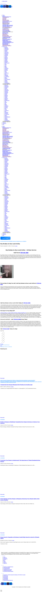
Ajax (5, 65)
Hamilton (6, 50)
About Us (4, 233)
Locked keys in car (5, 29)
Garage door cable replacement (7, 25)
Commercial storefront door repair (7, 42)
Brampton (6, 47)
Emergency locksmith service (7, 21)
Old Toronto (7, 49)
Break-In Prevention (3, 380)
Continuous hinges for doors (7, 41)
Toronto (6, 51)
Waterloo (6, 99)
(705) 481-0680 (24, 252)
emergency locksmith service (17, 241)
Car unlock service (5, 28)
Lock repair (4, 19)
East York (6, 70)
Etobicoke (6, 53)
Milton (6, 66)
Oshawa (6, 67)
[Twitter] (3, 333)
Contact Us (4, 234)
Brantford (6, 57)
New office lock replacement (7, 36)
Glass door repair (5, 44)
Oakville (6, 60)
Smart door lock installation (6, 45)
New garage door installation (7, 27)
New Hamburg (7, 120)
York (5, 63)
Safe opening (4, 33)
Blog (3, 235)
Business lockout (5, 32)
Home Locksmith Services (6, 16)
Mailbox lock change (5, 23)
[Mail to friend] (3, 342)
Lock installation (5, 21)
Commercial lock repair (6, 37)
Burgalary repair (5, 40)
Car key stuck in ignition (6, 31)
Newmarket (6, 68)
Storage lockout (5, 34)
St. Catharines (7, 76)
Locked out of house (5, 20)
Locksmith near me (5, 17)
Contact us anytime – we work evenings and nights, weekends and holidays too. (13, 312)
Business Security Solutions (11, 380)
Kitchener (6, 55)
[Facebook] (3, 335)
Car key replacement (5, 30)
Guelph (6, 56)
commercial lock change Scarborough (22, 380)
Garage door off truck (5, 26)
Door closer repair (5, 33)
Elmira (6, 77)
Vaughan (6, 59)
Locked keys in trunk (5, 29)
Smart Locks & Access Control (11, 382)
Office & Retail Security (33, 381)
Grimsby (6, 80)
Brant (5, 73)
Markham (6, 58)
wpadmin (11, 386)
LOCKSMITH (24, 241)
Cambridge (6, 54)
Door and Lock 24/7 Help (4, 241)
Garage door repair (5, 24)
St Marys (6, 81)
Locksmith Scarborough (12, 381)
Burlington (6, 61)
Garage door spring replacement (7, 25)
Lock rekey (4, 18)
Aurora (6, 109)
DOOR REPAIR (10, 241)
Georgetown (7, 110)
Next (1, 345)
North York (6, 89)
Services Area (4, 157)
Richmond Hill (7, 100)
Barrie (6, 71)
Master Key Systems (26, 381)
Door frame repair (5, 43)
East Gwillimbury (7, 79)
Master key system (5, 35)
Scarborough (7, 52)
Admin (12, 425)
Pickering (6, 69)
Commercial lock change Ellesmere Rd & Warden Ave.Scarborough (16, 384)
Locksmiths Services (20, 381)
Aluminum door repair (6, 39)
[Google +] (3, 340)
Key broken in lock (5, 35)
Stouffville (6, 75)
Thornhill (6, 82)
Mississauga (6, 48)
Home (3, 126)
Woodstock (6, 74)
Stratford (6, 78)
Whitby (6, 64)
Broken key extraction (6, 22)
